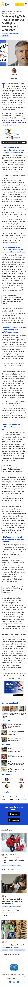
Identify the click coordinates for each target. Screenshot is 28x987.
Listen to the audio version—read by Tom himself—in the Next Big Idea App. (13, 122)
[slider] (24, 142)
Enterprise (23, 974)
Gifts (11, 974)
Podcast (15, 974)
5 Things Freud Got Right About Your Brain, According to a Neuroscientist (13, 901)
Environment (12, 865)
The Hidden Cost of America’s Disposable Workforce (12, 946)
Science (18, 906)
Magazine (3, 11)
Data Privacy (19, 976)
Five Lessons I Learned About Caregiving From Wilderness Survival (12, 860)
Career (11, 950)
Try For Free (19, 4)
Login (24, 976)
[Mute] (20, 142)
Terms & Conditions (12, 976)
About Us (4, 976)
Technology (5, 35)
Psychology (12, 906)
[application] (14, 142)
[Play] (3, 142)
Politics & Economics (14, 33)
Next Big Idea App (5, 974)
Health (19, 865)
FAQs (19, 974)
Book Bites (5, 33)
